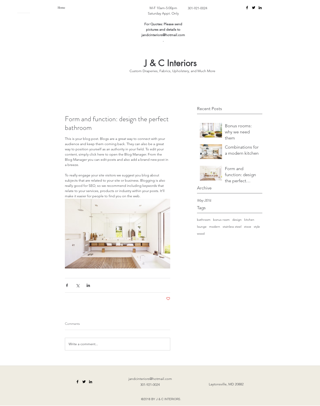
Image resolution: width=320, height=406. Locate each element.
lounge (202, 227)
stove (247, 227)
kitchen (249, 220)
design (237, 220)
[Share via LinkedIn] (88, 285)
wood (201, 233)
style (257, 227)
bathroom (204, 220)
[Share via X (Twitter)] (78, 285)
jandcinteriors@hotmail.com (163, 35)
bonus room (221, 220)
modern (214, 227)
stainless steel (232, 227)
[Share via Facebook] (67, 285)
